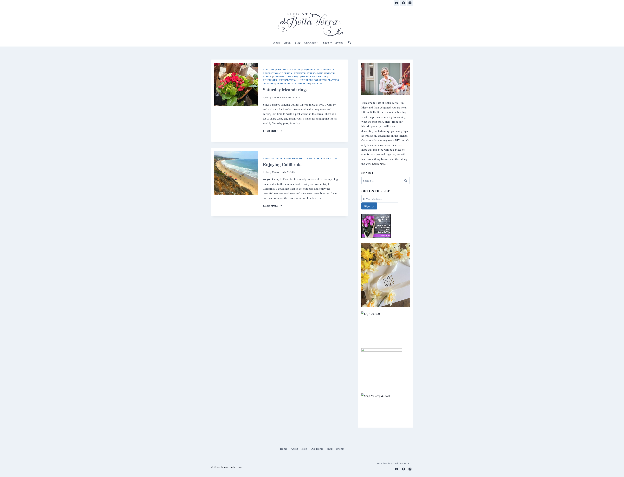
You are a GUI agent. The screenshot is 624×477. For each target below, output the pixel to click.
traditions (283, 83)
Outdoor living (314, 158)
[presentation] (236, 84)
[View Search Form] (349, 42)
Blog (297, 42)
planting (333, 80)
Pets (323, 80)
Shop (330, 448)
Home (276, 42)
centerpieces (310, 69)
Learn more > (380, 164)
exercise (268, 158)
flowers (278, 76)
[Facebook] (403, 3)
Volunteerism (301, 83)
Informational (288, 80)
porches (269, 83)
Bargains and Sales (288, 69)
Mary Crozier (272, 97)
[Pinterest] (396, 3)
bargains (268, 69)
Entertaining (315, 73)
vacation (331, 158)
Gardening (292, 76)
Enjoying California (282, 164)
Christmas (327, 69)
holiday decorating (314, 76)
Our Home (317, 448)
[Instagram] (410, 3)
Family (267, 76)
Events (339, 42)
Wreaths (317, 83)
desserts (299, 73)
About (287, 42)
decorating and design (277, 73)
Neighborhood (309, 80)
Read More (272, 131)
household (270, 80)
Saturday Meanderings (285, 89)
